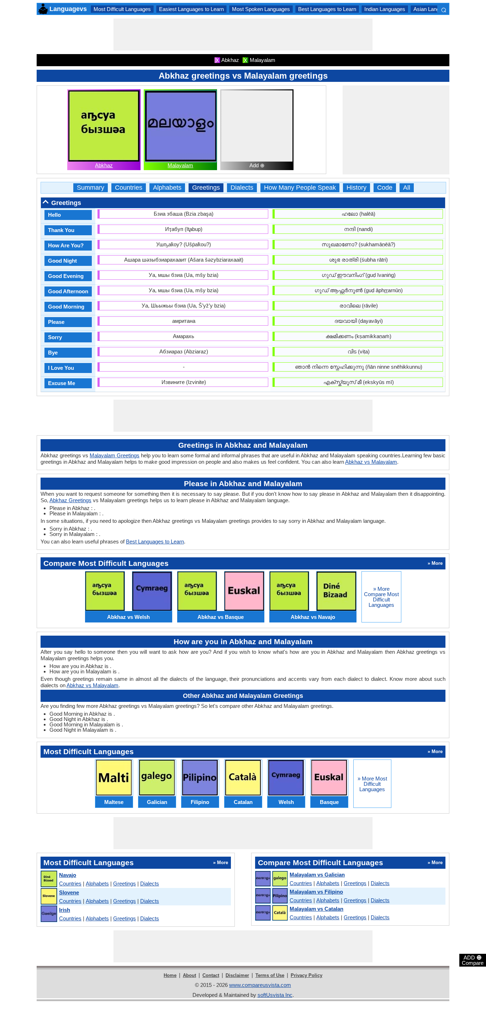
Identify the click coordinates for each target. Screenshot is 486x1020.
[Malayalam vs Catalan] (271, 913)
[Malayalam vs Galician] (271, 879)
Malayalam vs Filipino (316, 892)
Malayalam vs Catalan (316, 909)
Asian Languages (433, 9)
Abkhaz (104, 165)
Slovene (69, 892)
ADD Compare (473, 960)
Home (170, 975)
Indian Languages (384, 9)
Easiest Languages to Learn (191, 9)
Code (384, 187)
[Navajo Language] (49, 879)
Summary (90, 187)
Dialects (242, 187)
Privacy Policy (306, 975)
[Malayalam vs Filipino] (271, 896)
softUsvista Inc (275, 995)
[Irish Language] (49, 914)
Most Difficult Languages (122, 9)
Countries (128, 187)
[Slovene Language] (49, 896)
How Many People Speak (300, 187)
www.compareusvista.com (260, 985)
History (356, 187)
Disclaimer (237, 975)
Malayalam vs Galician (317, 875)
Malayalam (180, 165)
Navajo (67, 875)
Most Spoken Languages (261, 9)
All (406, 187)
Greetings (206, 187)
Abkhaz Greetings (70, 500)
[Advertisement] (243, 35)
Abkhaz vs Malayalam (371, 462)
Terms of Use (269, 975)
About (189, 975)
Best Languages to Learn (327, 9)
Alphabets (167, 187)
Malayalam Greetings (114, 455)
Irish (64, 910)
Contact (210, 975)
